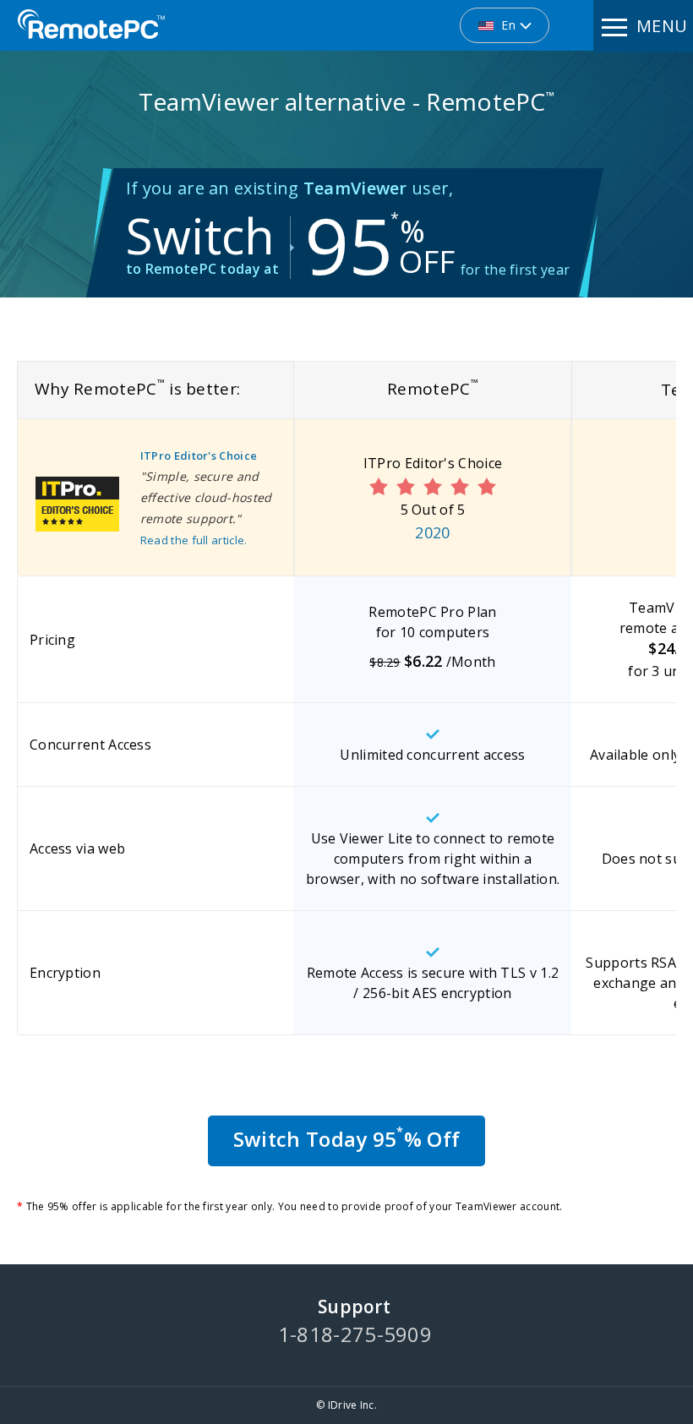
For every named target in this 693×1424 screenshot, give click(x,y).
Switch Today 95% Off (346, 1138)
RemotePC (91, 24)
